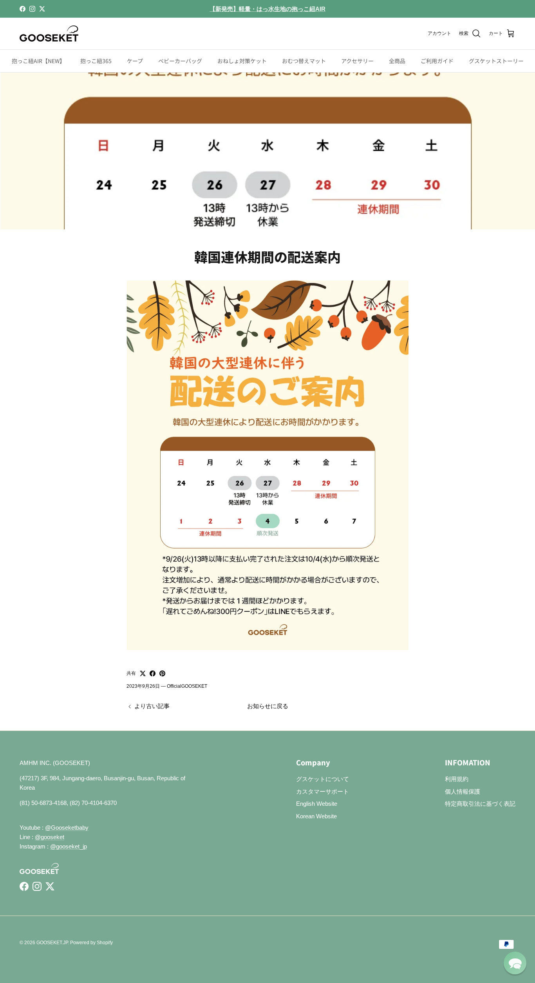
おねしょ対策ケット (242, 61)
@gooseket (49, 837)
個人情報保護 (462, 791)
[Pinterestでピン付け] (162, 673)
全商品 (397, 61)
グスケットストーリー (496, 61)
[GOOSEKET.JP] (49, 33)
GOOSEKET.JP (52, 942)
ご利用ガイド (437, 61)
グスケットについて (322, 779)
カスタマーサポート (322, 791)
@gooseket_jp (68, 846)
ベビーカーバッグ (180, 61)
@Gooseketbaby (67, 827)
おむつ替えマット (304, 61)
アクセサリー (357, 61)
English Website (316, 803)
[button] (515, 963)
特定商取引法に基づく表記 (480, 803)
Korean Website (316, 816)
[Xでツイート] (143, 673)
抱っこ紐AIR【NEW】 (38, 61)
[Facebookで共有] (152, 673)
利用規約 (456, 779)
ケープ (135, 61)
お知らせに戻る (267, 706)
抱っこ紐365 (96, 61)
